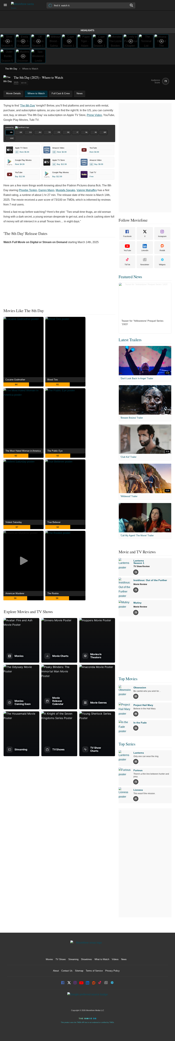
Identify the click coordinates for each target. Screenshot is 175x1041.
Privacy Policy (112, 970)
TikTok (127, 265)
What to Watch (102, 959)
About (56, 970)
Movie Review (140, 584)
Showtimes (86, 959)
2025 (16, 82)
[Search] (131, 5)
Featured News (130, 276)
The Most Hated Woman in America (23, 451)
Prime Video (94, 115)
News (124, 959)
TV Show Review (141, 566)
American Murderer (14, 593)
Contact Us (66, 970)
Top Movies (128, 678)
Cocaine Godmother (15, 379)
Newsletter (144, 265)
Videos (115, 959)
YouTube (127, 250)
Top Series (127, 744)
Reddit (162, 250)
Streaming (73, 959)
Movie (24, 83)
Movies (49, 959)
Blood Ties (52, 379)
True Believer (53, 522)
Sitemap (79, 970)
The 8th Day (11, 68)
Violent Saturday (13, 522)
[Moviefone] (24, 5)
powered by (9, 127)
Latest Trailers (130, 339)
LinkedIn (144, 250)
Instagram (162, 236)
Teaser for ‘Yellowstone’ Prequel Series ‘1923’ (142, 322)
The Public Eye (55, 451)
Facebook (127, 236)
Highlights (87, 30)
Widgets (162, 265)
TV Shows (61, 959)
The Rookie (53, 593)
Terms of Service (94, 970)
